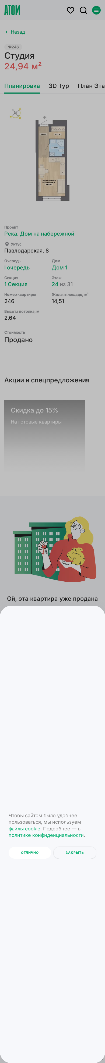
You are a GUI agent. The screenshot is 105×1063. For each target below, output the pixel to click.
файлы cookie (24, 828)
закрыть (75, 853)
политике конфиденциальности (46, 835)
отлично (30, 853)
